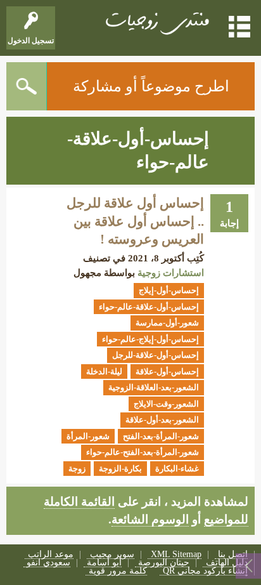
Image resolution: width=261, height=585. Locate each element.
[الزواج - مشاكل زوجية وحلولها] (156, 21)
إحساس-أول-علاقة (167, 371)
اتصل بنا (233, 555)
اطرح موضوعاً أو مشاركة (151, 86)
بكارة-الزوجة (120, 468)
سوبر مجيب (112, 555)
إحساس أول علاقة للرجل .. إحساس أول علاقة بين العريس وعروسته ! (135, 221)
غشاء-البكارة (177, 468)
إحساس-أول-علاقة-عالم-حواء (149, 307)
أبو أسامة (104, 563)
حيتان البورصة (163, 563)
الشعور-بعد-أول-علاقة (162, 419)
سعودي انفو (48, 563)
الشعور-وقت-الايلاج (166, 404)
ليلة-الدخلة (104, 371)
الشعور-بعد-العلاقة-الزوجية (153, 387)
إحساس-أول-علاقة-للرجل (155, 355)
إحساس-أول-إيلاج (169, 290)
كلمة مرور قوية (118, 571)
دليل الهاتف (227, 563)
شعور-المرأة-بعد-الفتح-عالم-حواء (142, 452)
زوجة (77, 468)
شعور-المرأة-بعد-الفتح (161, 436)
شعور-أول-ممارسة (167, 322)
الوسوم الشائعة (150, 519)
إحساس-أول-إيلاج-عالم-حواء (150, 339)
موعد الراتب (50, 555)
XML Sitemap (176, 555)
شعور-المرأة (88, 436)
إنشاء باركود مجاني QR (205, 571)
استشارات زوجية (170, 273)
